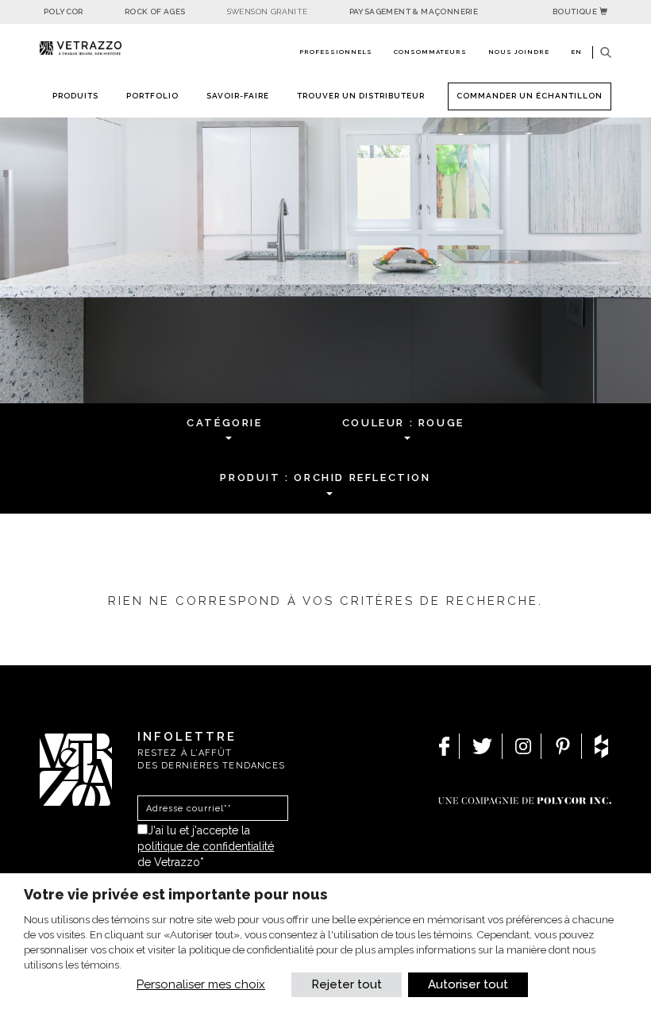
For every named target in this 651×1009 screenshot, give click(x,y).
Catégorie (224, 423)
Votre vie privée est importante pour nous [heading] (175, 894)
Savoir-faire (237, 95)
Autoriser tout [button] (468, 984)
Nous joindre (518, 52)
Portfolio (152, 95)
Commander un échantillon (529, 95)
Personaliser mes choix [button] (201, 984)
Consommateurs (430, 52)
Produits (75, 95)
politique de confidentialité (205, 846)
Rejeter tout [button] (346, 984)
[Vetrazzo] (80, 48)
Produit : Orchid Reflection (325, 477)
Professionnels (335, 52)
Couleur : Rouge (403, 423)
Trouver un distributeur (361, 95)
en (576, 52)
